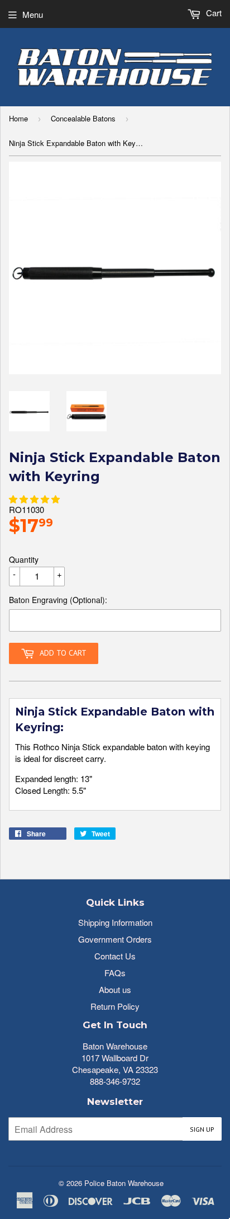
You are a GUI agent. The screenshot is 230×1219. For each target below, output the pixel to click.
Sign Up (202, 1129)
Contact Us (115, 956)
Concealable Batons (83, 118)
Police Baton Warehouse (124, 1183)
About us (115, 989)
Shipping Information (115, 922)
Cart (213, 12)
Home (18, 118)
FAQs (115, 972)
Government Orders (115, 939)
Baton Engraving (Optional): (58, 600)
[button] (34, 499)
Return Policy (115, 1006)
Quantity (24, 559)
